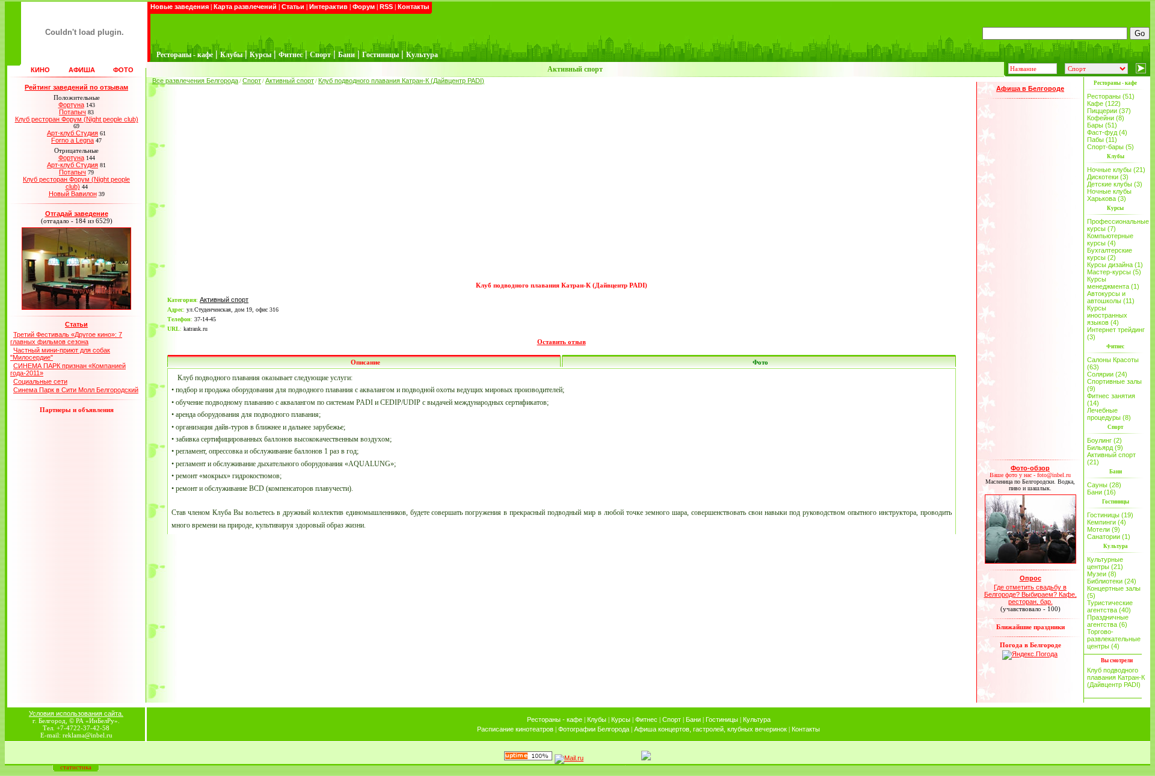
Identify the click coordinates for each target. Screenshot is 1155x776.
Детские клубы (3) (1114, 184)
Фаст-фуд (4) (1107, 132)
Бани (693, 719)
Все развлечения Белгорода (195, 80)
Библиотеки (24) (1111, 581)
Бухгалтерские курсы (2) (1109, 254)
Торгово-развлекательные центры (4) (1114, 639)
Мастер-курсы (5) (1114, 272)
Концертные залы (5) (1114, 592)
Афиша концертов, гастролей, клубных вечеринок (710, 729)
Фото (760, 362)
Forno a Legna (72, 140)
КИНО (40, 69)
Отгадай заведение (76, 213)
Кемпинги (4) (1106, 522)
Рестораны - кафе (554, 719)
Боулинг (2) (1104, 440)
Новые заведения (179, 6)
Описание (365, 362)
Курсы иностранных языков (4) (1107, 315)
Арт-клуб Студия (72, 133)
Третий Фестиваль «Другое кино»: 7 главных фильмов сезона (66, 338)
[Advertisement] (561, 190)
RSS (386, 6)
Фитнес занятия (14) (1111, 399)
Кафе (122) (1104, 103)
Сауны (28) (1104, 484)
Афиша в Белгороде (1030, 88)
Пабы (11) (1102, 139)
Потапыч (72, 111)
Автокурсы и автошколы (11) (1111, 297)
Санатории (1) (1108, 536)
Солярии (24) (1107, 374)
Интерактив (328, 6)
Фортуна (71, 104)
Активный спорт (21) (1111, 458)
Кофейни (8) (1105, 118)
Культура (757, 719)
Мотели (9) (1103, 529)
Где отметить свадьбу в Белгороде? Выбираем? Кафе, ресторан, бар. (1030, 594)
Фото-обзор (1030, 468)
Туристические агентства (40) (1110, 606)
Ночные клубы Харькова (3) (1109, 195)
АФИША (82, 69)
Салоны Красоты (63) (1113, 363)
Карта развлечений (245, 6)
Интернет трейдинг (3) (1116, 333)
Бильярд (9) (1105, 447)
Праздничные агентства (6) (1108, 621)
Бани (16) (1101, 492)
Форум (364, 6)
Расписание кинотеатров (515, 729)
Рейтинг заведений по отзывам (76, 87)
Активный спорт (289, 80)
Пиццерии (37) (1109, 110)
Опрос (1030, 578)
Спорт (251, 80)
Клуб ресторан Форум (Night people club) (76, 119)
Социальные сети (40, 381)
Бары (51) (1102, 125)
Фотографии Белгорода (593, 729)
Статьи (293, 6)
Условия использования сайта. (76, 713)
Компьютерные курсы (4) (1110, 239)
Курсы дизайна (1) (1115, 264)
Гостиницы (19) (1110, 515)
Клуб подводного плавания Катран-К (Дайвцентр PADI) (401, 80)
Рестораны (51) (1111, 96)
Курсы (620, 719)
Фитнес (646, 719)
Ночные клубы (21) (1116, 169)
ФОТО (123, 69)
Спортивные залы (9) (1114, 385)
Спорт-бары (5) (1110, 146)
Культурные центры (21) (1105, 563)
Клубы (596, 719)
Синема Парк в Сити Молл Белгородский (75, 389)
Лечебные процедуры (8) (1109, 414)
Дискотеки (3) (1108, 176)
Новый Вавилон (73, 193)
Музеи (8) (1101, 573)
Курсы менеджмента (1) (1113, 283)
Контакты (413, 6)
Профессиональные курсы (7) (1117, 225)
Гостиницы (722, 719)
